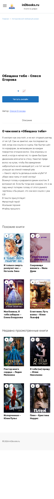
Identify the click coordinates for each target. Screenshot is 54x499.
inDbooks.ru (30, 5)
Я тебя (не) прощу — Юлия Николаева (40, 372)
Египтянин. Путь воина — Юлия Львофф (39, 314)
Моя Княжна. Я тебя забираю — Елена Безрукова (13, 314)
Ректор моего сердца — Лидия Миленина (13, 372)
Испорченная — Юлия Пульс (12, 417)
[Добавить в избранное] (18, 90)
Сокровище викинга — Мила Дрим (38, 268)
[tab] (27, 120)
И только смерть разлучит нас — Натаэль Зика (13, 268)
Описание (27, 120)
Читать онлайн (20, 99)
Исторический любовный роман (25, 19)
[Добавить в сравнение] (24, 90)
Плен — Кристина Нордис (39, 417)
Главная (5, 19)
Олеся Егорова (18, 111)
